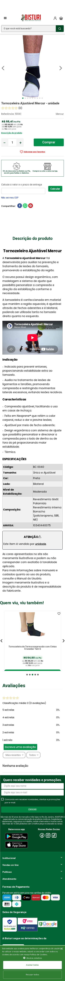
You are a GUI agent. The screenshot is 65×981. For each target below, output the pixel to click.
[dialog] (32, 963)
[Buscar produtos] (60, 28)
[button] (1, 640)
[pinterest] (30, 206)
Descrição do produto (11, 133)
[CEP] (24, 188)
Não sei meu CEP (9, 197)
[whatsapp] (25, 206)
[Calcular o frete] (55, 189)
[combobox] (32, 28)
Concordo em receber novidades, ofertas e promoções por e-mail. (32, 801)
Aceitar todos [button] (32, 965)
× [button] (61, 949)
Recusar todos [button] (32, 974)
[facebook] (19, 206)
